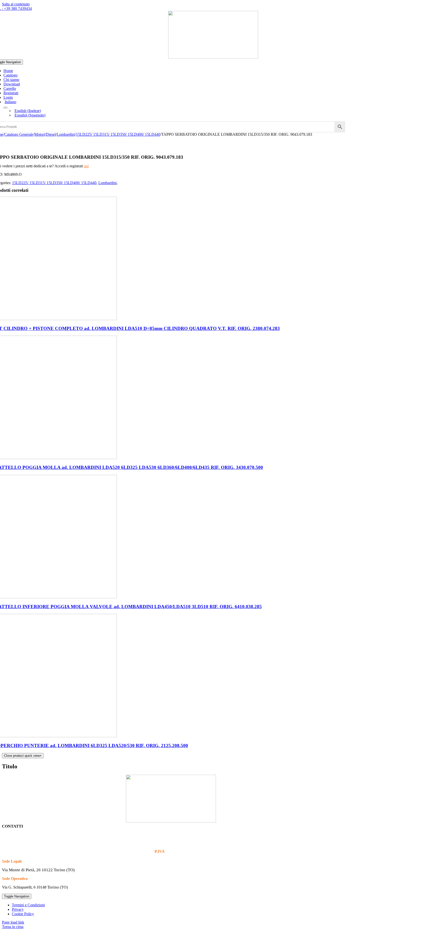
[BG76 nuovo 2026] (213, 57)
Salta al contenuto (16, 4)
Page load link (13, 922)
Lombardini (107, 183)
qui (86, 166)
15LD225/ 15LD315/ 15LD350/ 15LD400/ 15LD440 (54, 183)
